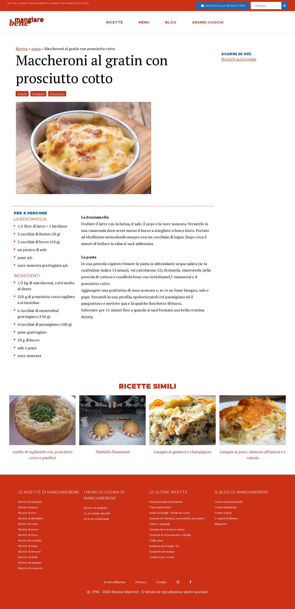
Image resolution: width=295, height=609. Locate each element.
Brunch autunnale (238, 59)
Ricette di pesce (28, 529)
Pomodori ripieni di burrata (166, 501)
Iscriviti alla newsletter (224, 5)
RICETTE (114, 22)
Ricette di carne (28, 524)
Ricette (12, 3)
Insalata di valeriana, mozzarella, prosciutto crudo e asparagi (176, 521)
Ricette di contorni (30, 540)
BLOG (170, 22)
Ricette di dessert (29, 551)
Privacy (140, 582)
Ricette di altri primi (30, 518)
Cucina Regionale (226, 507)
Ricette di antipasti (30, 501)
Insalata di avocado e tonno (166, 529)
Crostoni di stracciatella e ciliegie (170, 535)
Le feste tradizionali (96, 518)
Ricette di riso (27, 512)
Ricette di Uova (28, 535)
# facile (22, 93)
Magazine (221, 524)
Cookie (161, 582)
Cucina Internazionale (229, 501)
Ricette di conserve (30, 568)
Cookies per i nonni (161, 557)
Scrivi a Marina (114, 582)
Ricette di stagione (95, 507)
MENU (144, 22)
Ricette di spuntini (29, 562)
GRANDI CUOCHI (208, 22)
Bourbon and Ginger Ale (164, 546)
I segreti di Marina (226, 518)
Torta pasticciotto (160, 507)
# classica (38, 93)
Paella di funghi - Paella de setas (169, 512)
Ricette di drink (28, 557)
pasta (23, 3)
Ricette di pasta (28, 507)
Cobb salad (156, 540)
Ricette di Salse (28, 546)
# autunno (57, 93)
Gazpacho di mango (161, 551)
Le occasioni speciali (97, 513)
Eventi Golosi (223, 512)
